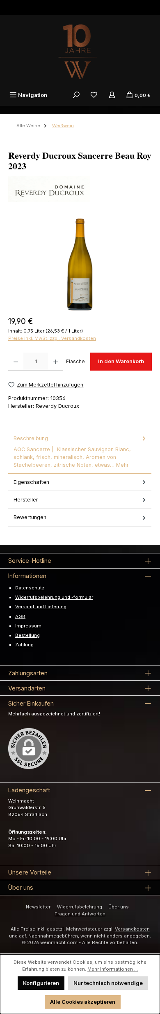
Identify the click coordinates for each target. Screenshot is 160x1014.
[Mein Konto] (112, 95)
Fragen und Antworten (80, 914)
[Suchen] (76, 95)
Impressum (28, 626)
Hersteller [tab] (26, 500)
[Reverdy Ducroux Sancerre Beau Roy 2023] (79, 264)
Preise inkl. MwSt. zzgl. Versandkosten (52, 338)
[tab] (79, 452)
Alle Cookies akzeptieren (82, 1002)
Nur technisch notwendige (108, 983)
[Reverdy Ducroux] (80, 189)
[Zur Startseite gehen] (80, 51)
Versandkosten (132, 929)
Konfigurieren (41, 983)
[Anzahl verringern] (15, 362)
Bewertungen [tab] (30, 517)
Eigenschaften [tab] (31, 482)
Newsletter (38, 907)
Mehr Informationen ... (112, 969)
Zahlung (24, 645)
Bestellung (27, 635)
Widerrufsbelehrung (79, 907)
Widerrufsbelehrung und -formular (54, 597)
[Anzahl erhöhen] (55, 362)
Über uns (118, 907)
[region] (80, 264)
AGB (20, 616)
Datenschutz (29, 588)
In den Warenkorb (121, 361)
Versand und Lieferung (40, 606)
